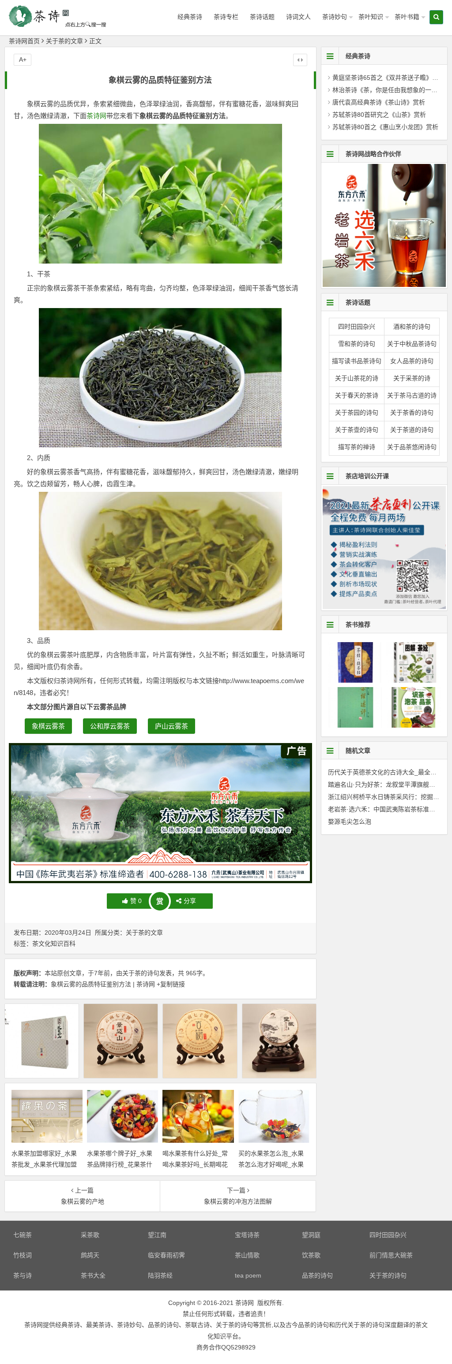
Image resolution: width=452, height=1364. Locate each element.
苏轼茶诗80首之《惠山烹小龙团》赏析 (385, 126)
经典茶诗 (189, 16)
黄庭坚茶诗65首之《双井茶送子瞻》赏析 (388, 77)
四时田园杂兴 (356, 326)
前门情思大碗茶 (391, 1255)
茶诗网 (96, 115)
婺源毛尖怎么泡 (349, 821)
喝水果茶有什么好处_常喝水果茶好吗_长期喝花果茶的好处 (195, 1164)
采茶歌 (90, 1234)
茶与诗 (22, 1275)
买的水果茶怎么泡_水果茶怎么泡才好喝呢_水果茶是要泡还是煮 (271, 1164)
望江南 (157, 1234)
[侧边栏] (300, 60)
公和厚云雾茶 (110, 726)
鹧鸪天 (90, 1255)
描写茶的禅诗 (356, 446)
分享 (190, 900)
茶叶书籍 (407, 16)
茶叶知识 (370, 16)
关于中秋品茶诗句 (412, 343)
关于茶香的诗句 (411, 412)
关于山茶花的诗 (356, 378)
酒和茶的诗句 (411, 326)
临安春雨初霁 (166, 1255)
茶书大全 (93, 1275)
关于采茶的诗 (411, 378)
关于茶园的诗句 (356, 412)
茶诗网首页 (24, 41)
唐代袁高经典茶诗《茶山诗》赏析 (378, 102)
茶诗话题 (262, 16)
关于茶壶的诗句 (356, 429)
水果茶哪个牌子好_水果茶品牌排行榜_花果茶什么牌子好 (119, 1164)
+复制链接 (170, 984)
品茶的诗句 (317, 1275)
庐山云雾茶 (171, 726)
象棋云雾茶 (48, 726)
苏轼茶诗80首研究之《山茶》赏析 (379, 114)
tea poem (248, 1275)
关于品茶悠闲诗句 (412, 446)
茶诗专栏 (226, 16)
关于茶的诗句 (140, 973)
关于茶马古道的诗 (412, 395)
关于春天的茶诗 (356, 395)
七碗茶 (22, 1234)
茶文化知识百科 (53, 943)
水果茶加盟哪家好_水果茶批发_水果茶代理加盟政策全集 (44, 1164)
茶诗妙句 (334, 16)
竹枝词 (22, 1255)
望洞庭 (311, 1234)
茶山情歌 (247, 1255)
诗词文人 (298, 16)
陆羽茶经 (160, 1275)
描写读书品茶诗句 (356, 360)
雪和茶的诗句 (356, 343)
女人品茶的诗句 (411, 360)
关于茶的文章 (64, 41)
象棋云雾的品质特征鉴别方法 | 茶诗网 (103, 984)
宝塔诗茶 (247, 1234)
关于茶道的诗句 (411, 429)
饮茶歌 (311, 1255)
